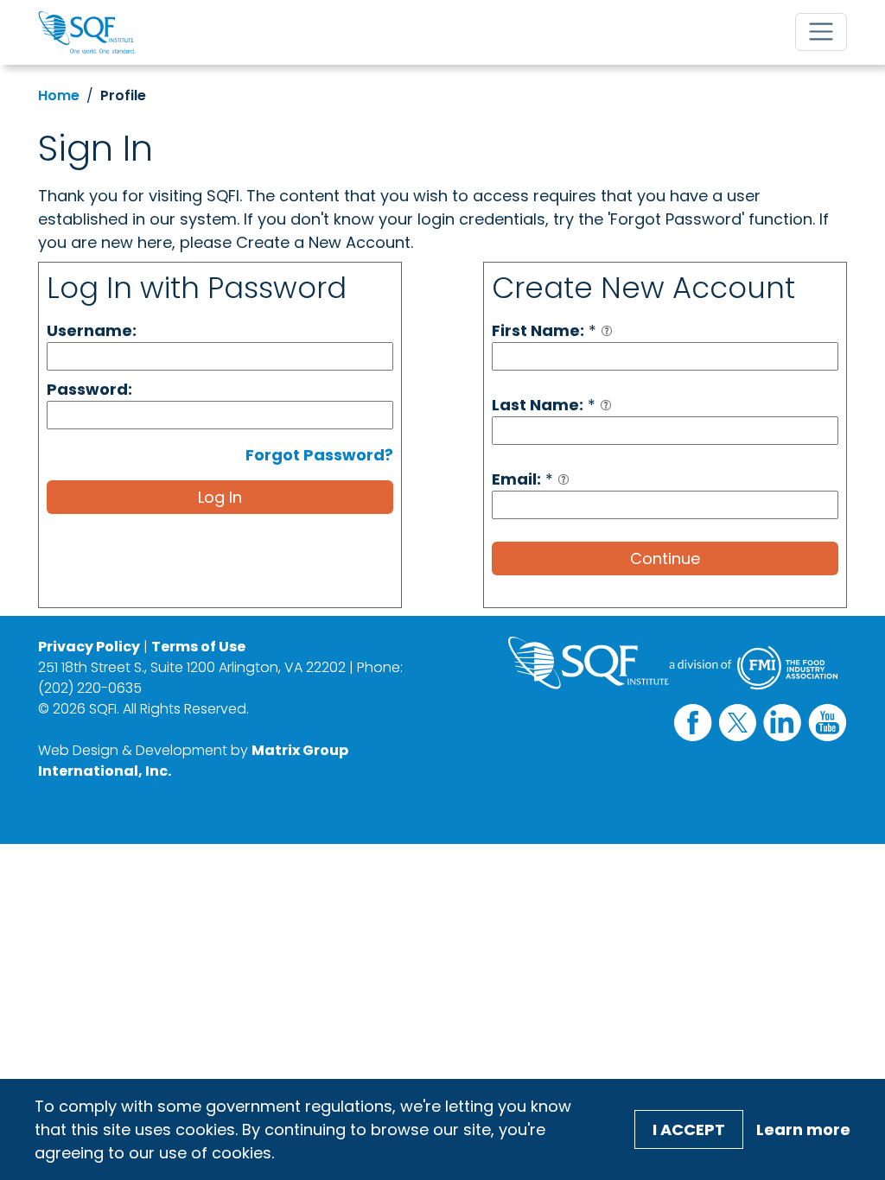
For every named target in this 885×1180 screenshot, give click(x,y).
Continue (665, 558)
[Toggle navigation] (821, 32)
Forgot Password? (319, 455)
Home (59, 95)
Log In (220, 497)
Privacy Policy (89, 647)
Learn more (803, 1129)
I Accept (689, 1129)
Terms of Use (198, 647)
